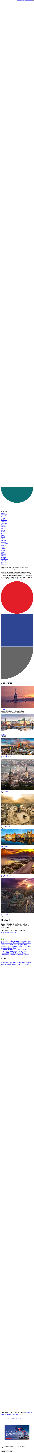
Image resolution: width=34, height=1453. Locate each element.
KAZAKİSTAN (6, 756)
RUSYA (3, 735)
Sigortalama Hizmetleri (22, 954)
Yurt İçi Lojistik (13, 944)
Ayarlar (10, 1451)
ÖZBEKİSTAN (5, 826)
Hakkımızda (4, 962)
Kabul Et (4, 1451)
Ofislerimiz (26, 964)
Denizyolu (4, 951)
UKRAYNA (4, 791)
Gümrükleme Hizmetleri (8, 954)
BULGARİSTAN (6, 914)
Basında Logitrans (17, 964)
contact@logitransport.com (9, 932)
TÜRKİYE (4, 709)
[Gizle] (33, 0)
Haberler (8, 964)
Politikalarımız (21, 962)
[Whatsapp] (2, 935)
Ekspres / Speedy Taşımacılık (9, 946)
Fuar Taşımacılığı (23, 944)
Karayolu (24, 949)
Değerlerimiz (12, 962)
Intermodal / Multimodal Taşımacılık (14, 952)
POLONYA (4, 846)
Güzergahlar (12, 948)
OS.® (19, 1418)
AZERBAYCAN (6, 875)
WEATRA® (14, 1418)
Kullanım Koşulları (12, 1414)
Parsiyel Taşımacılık (19, 943)
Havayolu (17, 951)
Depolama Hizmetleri (21, 953)
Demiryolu (10, 951)
